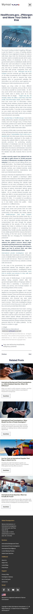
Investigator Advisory (7, 577)
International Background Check (10, 543)
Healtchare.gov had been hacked (18, 214)
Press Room (5, 567)
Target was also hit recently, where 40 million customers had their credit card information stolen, (16, 97)
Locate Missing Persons (8, 551)
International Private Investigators (11, 546)
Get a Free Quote (6, 579)
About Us (4, 560)
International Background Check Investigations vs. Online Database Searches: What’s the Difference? (16, 384)
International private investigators (13, 253)
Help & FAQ (5, 562)
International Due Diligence (9, 548)
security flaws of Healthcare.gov (14, 118)
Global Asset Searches (7, 553)
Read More (6, 396)
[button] (29, 4)
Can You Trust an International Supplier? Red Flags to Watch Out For (15, 459)
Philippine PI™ (25, 608)
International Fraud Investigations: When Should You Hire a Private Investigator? (14, 421)
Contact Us (5, 581)
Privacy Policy (5, 574)
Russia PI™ (7, 610)
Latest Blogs (5, 565)
